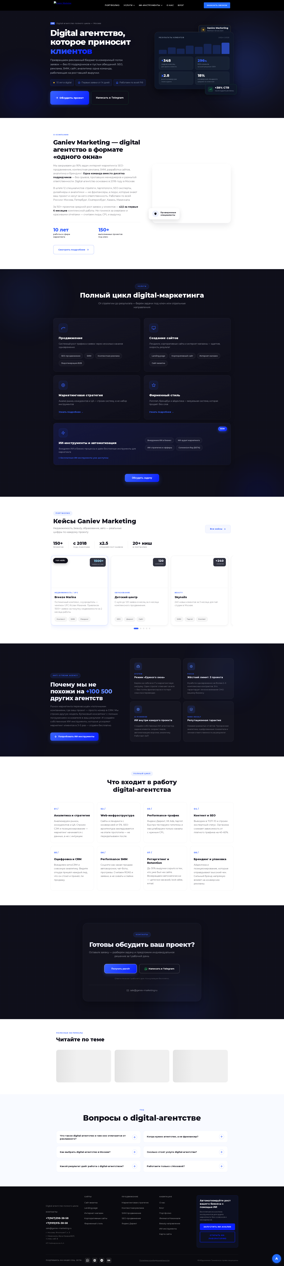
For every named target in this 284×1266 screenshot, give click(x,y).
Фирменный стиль (164, 395)
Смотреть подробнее (71, 249)
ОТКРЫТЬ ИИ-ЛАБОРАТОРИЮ (217, 1237)
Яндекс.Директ (129, 1223)
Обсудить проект (71, 97)
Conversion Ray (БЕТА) (189, 448)
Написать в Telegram (110, 97)
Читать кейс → (79, 572)
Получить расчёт (120, 968)
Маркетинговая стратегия (81, 395)
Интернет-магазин (209, 356)
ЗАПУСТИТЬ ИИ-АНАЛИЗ (217, 1227)
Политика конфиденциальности (154, 1260)
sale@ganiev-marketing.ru (143, 990)
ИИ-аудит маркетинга (189, 440)
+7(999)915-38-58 (57, 1223)
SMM (89, 356)
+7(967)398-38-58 (57, 1218)
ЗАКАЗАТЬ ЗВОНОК (217, 5)
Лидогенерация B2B (71, 363)
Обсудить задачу (142, 478)
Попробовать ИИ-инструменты (76, 736)
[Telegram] (101, 1260)
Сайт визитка (90, 1202)
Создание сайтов (163, 338)
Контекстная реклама (109, 356)
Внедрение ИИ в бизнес (159, 440)
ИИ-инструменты (149, 5)
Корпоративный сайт (182, 356)
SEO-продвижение (70, 356)
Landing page (158, 356)
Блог (181, 5)
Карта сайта (165, 1234)
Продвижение (71, 338)
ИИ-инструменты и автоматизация (87, 443)
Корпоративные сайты (95, 1218)
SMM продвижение (131, 1213)
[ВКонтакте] (94, 1260)
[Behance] (109, 1260)
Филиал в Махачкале (169, 1218)
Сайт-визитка (158, 363)
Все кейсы (216, 529)
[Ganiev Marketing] (69, 5)
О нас (170, 5)
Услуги (128, 5)
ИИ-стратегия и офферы (159, 448)
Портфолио (112, 5)
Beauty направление (169, 1223)
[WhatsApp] (87, 1260)
